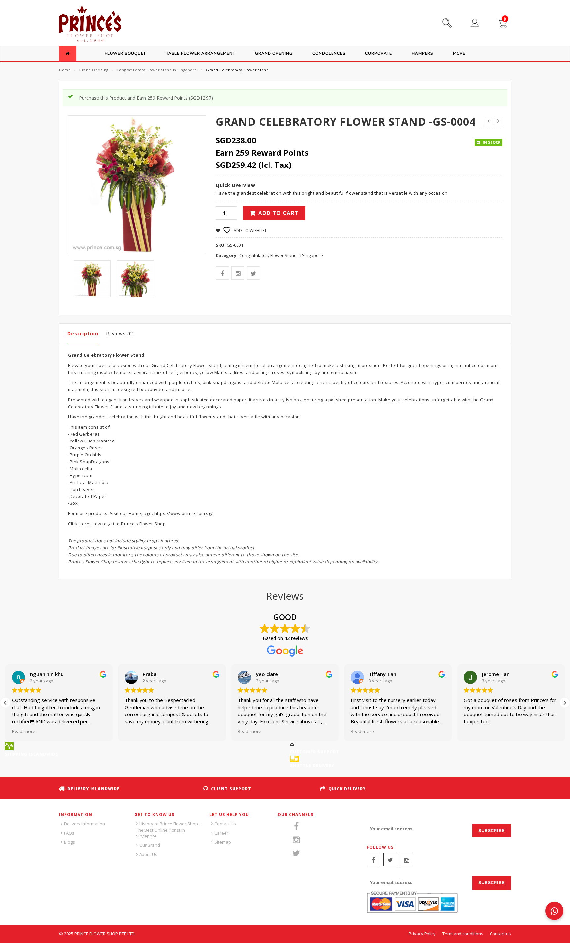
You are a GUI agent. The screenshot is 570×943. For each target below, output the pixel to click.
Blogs (69, 842)
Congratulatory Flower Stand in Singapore (157, 69)
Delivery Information (84, 824)
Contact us (500, 934)
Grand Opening (94, 69)
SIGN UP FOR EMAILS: (391, 816)
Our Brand (149, 845)
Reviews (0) (120, 333)
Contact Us (225, 824)
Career (221, 833)
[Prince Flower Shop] (90, 25)
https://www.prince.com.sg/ (183, 513)
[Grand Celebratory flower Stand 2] (135, 278)
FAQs (69, 833)
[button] (565, 703)
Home (65, 69)
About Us (148, 854)
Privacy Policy (422, 934)
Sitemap (222, 842)
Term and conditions (462, 934)
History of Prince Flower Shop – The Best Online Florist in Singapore (168, 830)
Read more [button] (23, 731)
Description (82, 333)
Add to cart (278, 213)
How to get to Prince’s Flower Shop (129, 524)
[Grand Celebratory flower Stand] (92, 278)
